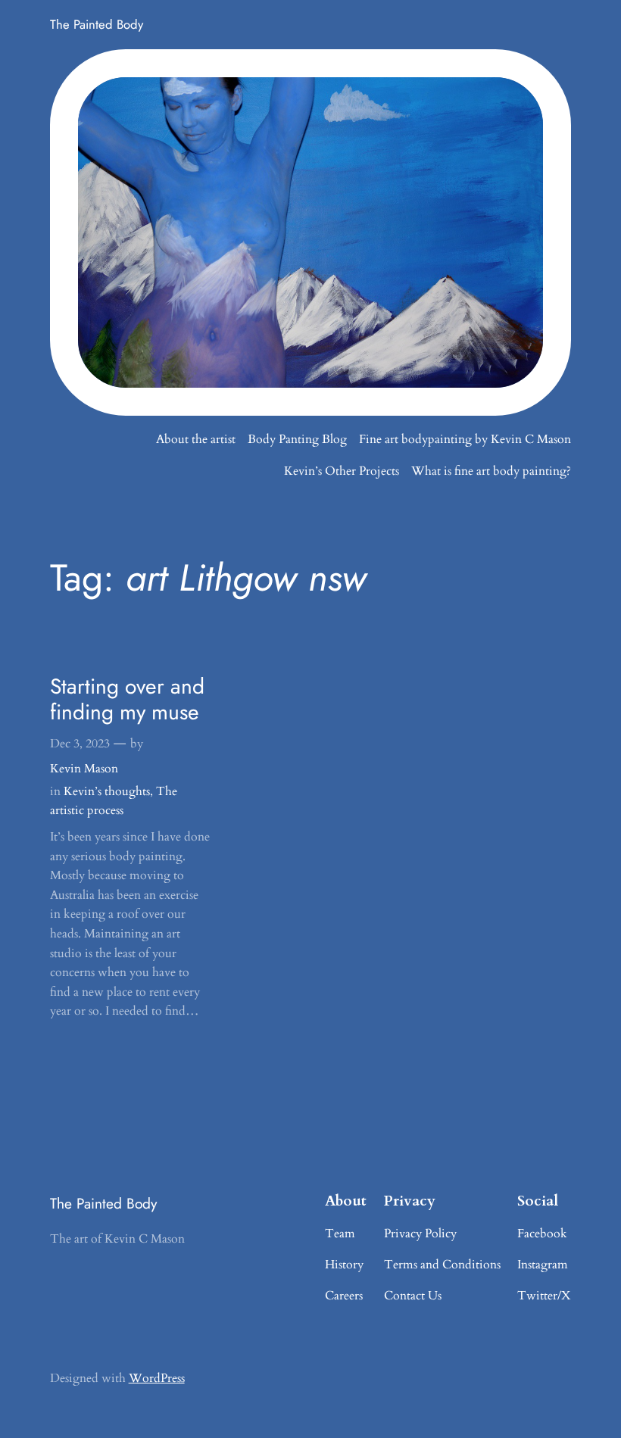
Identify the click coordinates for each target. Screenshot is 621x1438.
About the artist (196, 439)
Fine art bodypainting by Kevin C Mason (465, 439)
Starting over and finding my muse (127, 699)
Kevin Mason (84, 768)
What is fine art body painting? (491, 471)
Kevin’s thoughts (107, 791)
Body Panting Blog (297, 439)
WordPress (157, 1378)
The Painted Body (96, 24)
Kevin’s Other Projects (341, 471)
